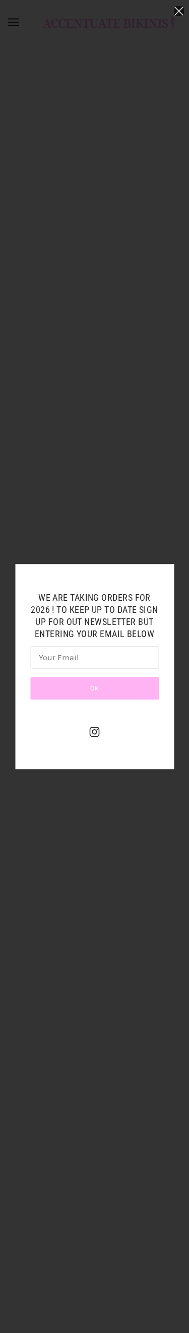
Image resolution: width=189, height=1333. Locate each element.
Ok (94, 688)
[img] (95, 731)
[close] (179, 11)
